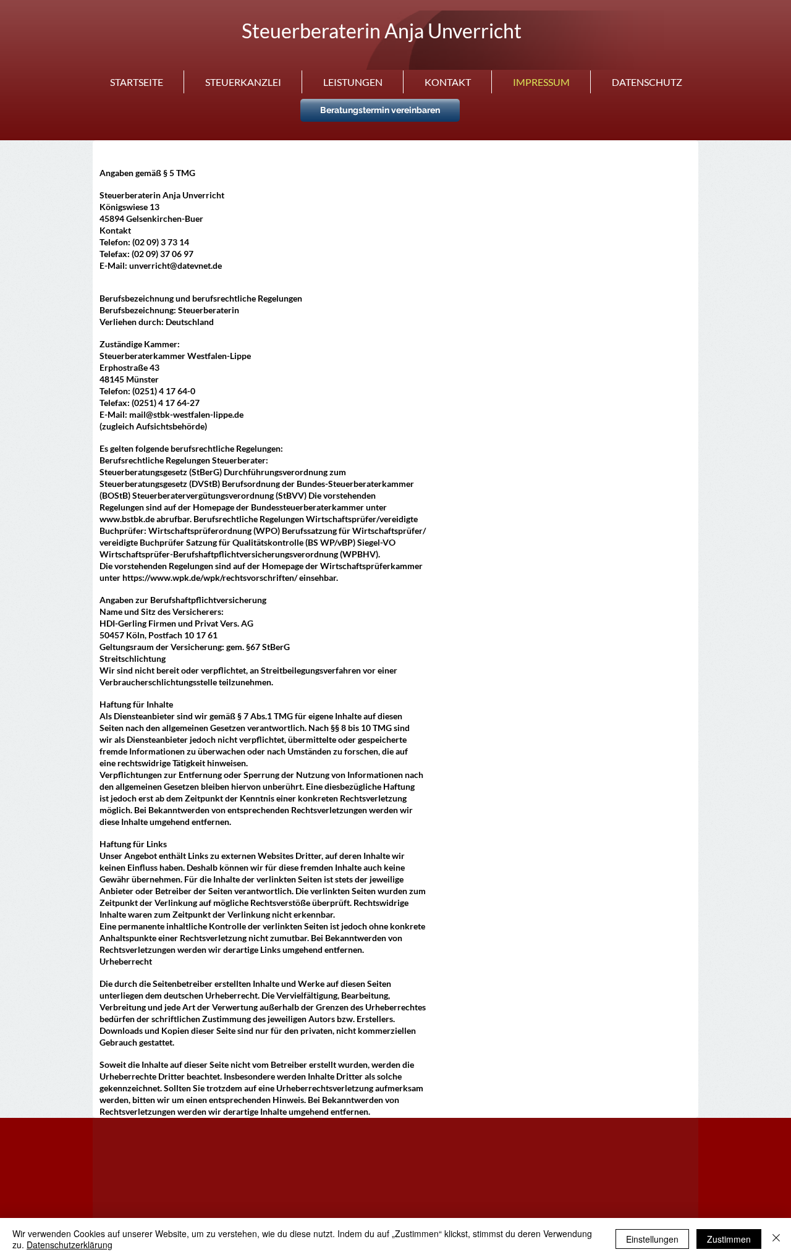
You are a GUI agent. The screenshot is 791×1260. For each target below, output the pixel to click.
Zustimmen (729, 1239)
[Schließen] (776, 1239)
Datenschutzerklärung (69, 1244)
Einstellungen (652, 1239)
